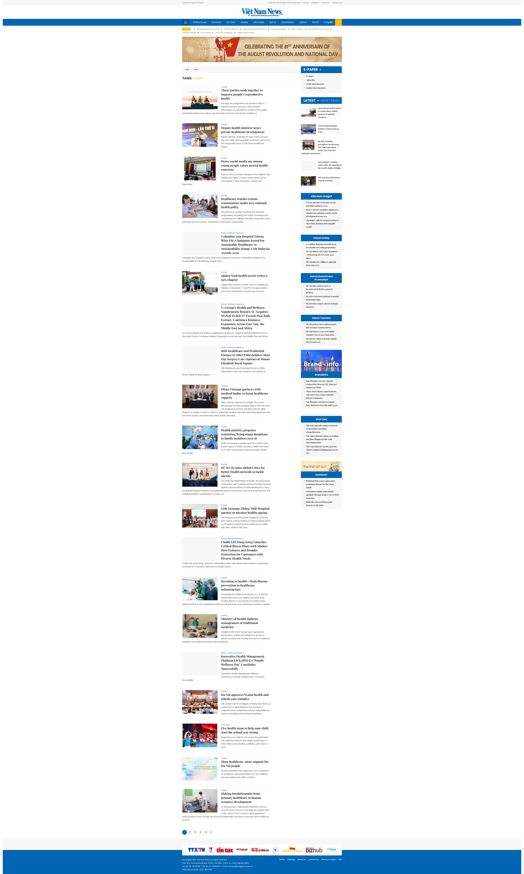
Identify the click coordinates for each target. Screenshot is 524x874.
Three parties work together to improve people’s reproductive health (242, 94)
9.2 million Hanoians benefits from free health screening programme (321, 246)
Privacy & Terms (328, 859)
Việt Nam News (262, 12)
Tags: (187, 78)
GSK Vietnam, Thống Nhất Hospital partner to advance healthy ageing (245, 510)
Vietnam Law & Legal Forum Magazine (284, 3)
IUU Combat (206, 32)
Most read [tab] (330, 100)
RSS (340, 859)
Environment (288, 22)
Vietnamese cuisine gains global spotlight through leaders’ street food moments (322, 494)
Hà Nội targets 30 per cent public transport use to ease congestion (320, 333)
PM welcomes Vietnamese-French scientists (329, 179)
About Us (326, 3)
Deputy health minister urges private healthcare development (242, 130)
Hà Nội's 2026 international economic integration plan (322, 298)
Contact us (313, 859)
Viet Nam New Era (231, 29)
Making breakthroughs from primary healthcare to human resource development (241, 797)
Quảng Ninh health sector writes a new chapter (244, 277)
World (315, 22)
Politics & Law (199, 22)
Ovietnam (315, 3)
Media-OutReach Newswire (232, 233)
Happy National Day (245, 32)
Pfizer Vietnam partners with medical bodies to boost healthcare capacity (244, 393)
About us (302, 859)
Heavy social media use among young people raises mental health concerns (244, 165)
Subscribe (310, 80)
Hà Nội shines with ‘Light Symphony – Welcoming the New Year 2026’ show (322, 254)
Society (244, 22)
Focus (186, 29)
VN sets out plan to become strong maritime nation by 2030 (321, 204)
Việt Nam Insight (189, 32)
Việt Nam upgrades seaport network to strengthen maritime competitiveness (321, 428)
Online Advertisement (315, 88)
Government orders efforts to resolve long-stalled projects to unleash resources (330, 112)
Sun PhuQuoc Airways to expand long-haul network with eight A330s (321, 404)
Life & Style (258, 22)
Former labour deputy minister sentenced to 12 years (328, 128)
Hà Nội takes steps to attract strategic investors (322, 305)
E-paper (311, 70)
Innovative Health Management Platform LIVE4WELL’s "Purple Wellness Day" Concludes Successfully (242, 662)
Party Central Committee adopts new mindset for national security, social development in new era (322, 213)
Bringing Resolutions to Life (208, 29)
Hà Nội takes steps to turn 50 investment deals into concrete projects (319, 289)
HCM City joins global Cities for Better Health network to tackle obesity (243, 472)
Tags (195, 69)
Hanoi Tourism (297, 29)
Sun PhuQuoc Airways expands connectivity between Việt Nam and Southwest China (321, 384)
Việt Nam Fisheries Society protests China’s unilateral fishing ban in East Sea (322, 449)
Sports (273, 22)
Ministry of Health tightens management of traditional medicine (239, 623)
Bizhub (306, 3)
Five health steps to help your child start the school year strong (244, 730)
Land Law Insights (278, 29)
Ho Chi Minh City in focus (318, 29)
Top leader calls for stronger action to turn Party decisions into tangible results (322, 223)
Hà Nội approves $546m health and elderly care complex (245, 697)
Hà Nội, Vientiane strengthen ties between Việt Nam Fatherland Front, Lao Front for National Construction (320, 147)
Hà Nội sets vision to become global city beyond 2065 (321, 340)
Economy (216, 22)
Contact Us (337, 3)
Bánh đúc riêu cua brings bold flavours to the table (319, 504)
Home (187, 69)
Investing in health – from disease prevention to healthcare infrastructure (244, 585)
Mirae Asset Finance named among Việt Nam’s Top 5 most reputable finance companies (321, 394)
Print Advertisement (315, 84)
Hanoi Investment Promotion (255, 29)
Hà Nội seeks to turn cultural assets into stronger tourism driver (321, 326)
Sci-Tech (231, 22)
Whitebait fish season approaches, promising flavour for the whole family (321, 484)
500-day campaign (224, 32)
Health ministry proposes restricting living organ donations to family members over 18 (244, 434)
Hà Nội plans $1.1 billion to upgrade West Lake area (321, 264)
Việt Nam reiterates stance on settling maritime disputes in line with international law (322, 439)
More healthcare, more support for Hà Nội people (244, 764)
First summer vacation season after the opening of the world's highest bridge (330, 165)
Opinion (303, 22)
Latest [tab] (309, 100)
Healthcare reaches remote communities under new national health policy (244, 203)
